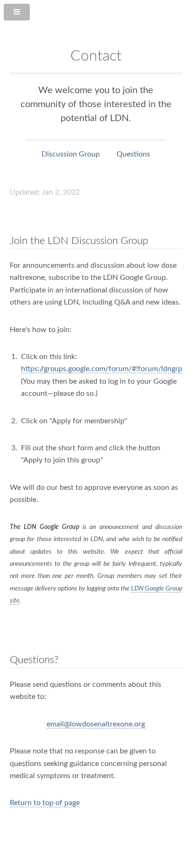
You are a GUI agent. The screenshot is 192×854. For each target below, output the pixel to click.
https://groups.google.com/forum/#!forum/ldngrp (101, 369)
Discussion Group (70, 154)
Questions (133, 154)
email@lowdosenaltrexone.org (96, 724)
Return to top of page (45, 803)
